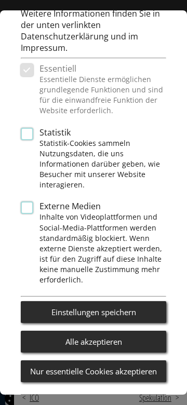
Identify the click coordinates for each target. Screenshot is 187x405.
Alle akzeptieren (93, 341)
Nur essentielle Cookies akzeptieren (93, 371)
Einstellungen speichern (93, 312)
